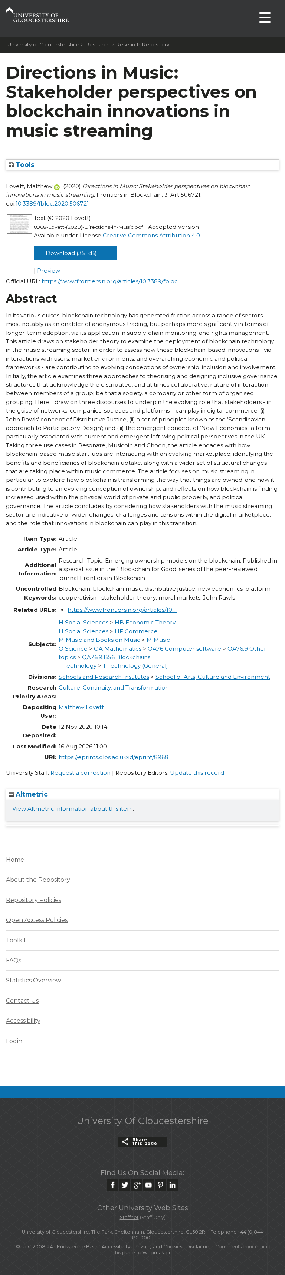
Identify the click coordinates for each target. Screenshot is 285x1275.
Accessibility (23, 1020)
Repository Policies (33, 900)
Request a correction (80, 772)
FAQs (13, 960)
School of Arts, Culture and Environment (212, 676)
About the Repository (38, 879)
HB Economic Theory (145, 622)
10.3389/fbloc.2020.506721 (52, 203)
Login (14, 1041)
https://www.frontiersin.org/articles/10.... (122, 609)
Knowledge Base (77, 1246)
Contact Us (22, 1000)
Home (15, 859)
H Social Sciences (83, 622)
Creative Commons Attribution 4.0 (151, 235)
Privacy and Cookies (158, 1246)
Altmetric (31, 794)
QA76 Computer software (184, 648)
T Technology (77, 665)
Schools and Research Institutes (104, 676)
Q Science (73, 648)
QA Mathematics (117, 648)
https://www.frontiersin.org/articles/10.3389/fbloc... (111, 281)
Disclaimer (198, 1246)
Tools (24, 164)
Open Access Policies (37, 920)
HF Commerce (136, 631)
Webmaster (156, 1252)
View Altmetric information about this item (72, 808)
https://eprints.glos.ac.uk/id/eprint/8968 (113, 757)
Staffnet (129, 1217)
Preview (48, 270)
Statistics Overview (33, 980)
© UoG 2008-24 (34, 1246)
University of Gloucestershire (43, 44)
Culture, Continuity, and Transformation (114, 687)
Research (97, 44)
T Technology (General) (135, 665)
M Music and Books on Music (99, 639)
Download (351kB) (71, 253)
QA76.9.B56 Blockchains (116, 657)
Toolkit (16, 940)
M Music (158, 639)
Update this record (197, 772)
